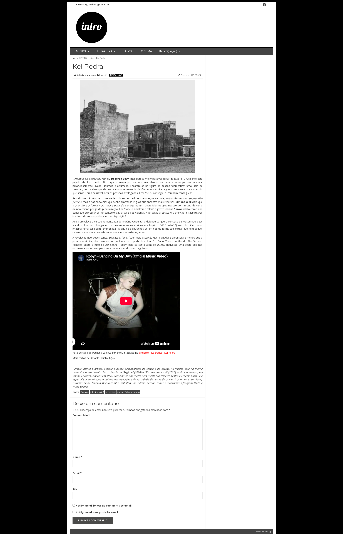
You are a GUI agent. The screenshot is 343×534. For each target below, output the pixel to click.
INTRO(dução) (168, 51)
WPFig (268, 531)
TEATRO (126, 51)
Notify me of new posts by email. (97, 512)
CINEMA (146, 51)
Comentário (81, 415)
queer (120, 392)
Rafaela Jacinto (87, 75)
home (76, 58)
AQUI (111, 358)
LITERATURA (104, 51)
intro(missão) (97, 392)
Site (75, 489)
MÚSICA (81, 51)
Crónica (85, 392)
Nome (77, 457)
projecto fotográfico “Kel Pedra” (157, 352)
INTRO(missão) (87, 58)
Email (77, 473)
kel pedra (110, 392)
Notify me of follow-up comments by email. (104, 505)
